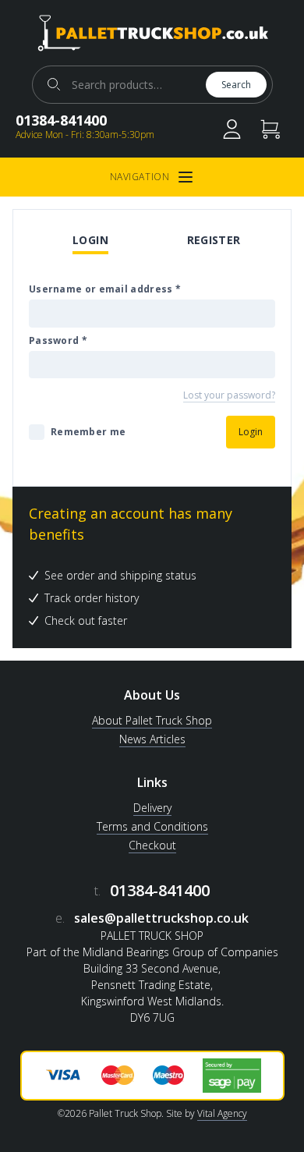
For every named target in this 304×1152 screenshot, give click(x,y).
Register (214, 239)
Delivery (152, 807)
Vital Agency (222, 1113)
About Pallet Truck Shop (152, 720)
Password (58, 340)
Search (236, 84)
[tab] (90, 241)
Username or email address (105, 289)
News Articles (152, 739)
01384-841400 (61, 120)
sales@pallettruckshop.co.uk (161, 918)
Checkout (152, 845)
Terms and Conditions (152, 826)
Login (90, 239)
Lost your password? (229, 395)
